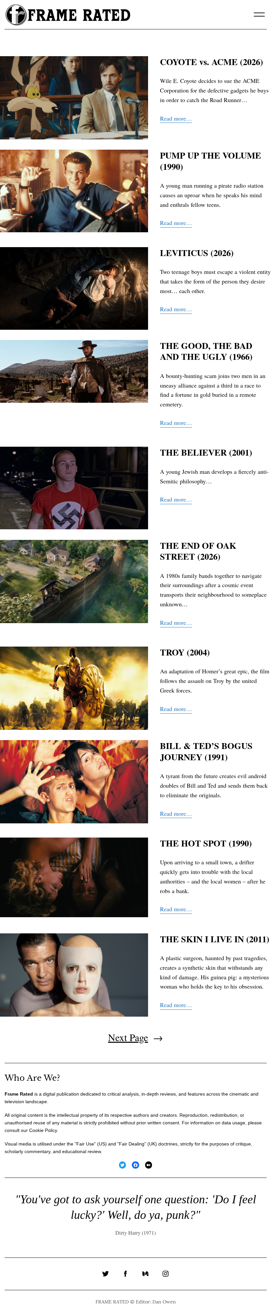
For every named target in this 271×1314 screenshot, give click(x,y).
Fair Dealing (131, 1143)
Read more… (176, 118)
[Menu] (259, 14)
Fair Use (85, 1143)
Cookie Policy (43, 1130)
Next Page (135, 1037)
